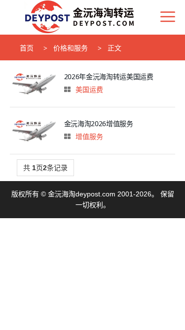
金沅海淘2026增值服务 (98, 123)
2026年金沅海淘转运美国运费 (108, 76)
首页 (27, 48)
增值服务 (89, 136)
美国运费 (89, 89)
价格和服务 (70, 48)
